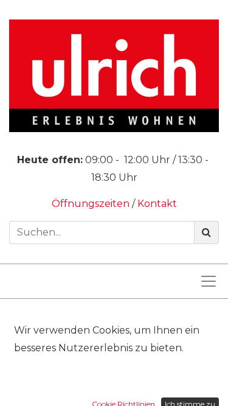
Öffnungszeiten (92, 203)
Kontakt (157, 203)
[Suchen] (206, 232)
